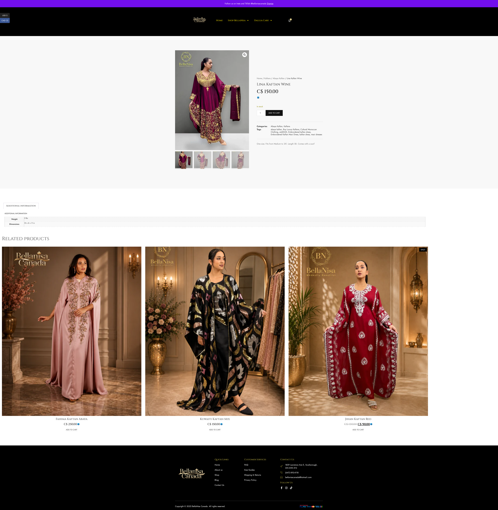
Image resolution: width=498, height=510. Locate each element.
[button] (244, 54)
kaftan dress (305, 134)
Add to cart (274, 113)
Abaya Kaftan (279, 78)
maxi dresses (316, 134)
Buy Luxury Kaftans (291, 129)
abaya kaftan (276, 129)
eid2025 (283, 132)
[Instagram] (286, 488)
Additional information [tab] (21, 205)
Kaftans (267, 78)
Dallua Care (261, 20)
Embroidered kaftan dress (299, 132)
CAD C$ (6, 20)
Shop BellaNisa (236, 20)
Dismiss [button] (270, 3)
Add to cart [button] (71, 430)
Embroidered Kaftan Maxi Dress (284, 134)
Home (219, 20)
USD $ (6, 15)
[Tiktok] (291, 488)
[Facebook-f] (281, 488)
